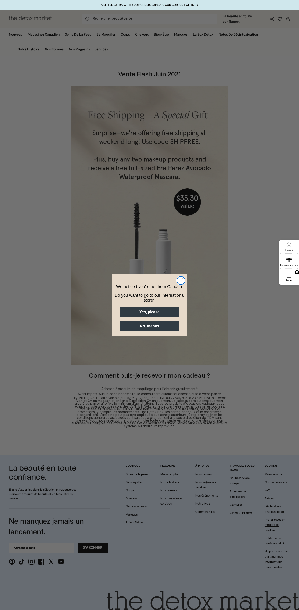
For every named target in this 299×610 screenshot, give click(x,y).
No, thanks (149, 326)
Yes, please (149, 312)
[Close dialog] (181, 280)
